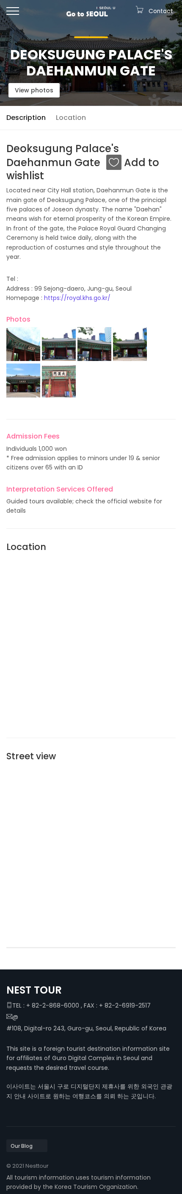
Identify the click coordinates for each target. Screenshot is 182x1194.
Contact (161, 11)
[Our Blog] (26, 1145)
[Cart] (139, 11)
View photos (34, 90)
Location (71, 117)
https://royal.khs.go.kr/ (77, 298)
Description (26, 117)
